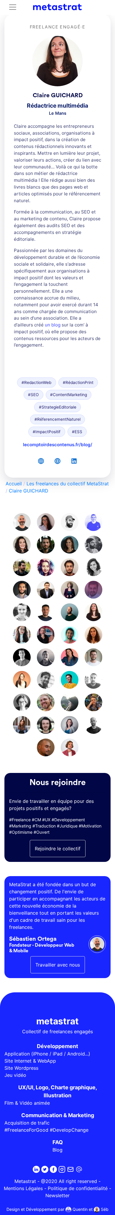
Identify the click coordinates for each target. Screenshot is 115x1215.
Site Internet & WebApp (30, 1061)
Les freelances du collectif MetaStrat (68, 484)
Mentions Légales (23, 1188)
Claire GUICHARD (28, 491)
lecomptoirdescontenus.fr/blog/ (57, 444)
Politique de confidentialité (78, 1188)
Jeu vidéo (15, 1075)
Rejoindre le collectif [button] (57, 849)
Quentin (79, 1209)
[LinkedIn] (74, 461)
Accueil (14, 484)
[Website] (41, 461)
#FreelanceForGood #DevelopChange (46, 1130)
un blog (52, 325)
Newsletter (57, 1195)
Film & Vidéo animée (27, 1103)
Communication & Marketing (57, 1115)
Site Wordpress (21, 1068)
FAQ (57, 1142)
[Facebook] (53, 1169)
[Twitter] (44, 1169)
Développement (57, 1046)
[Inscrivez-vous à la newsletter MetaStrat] (70, 1169)
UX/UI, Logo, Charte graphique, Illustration (57, 1091)
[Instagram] (61, 1169)
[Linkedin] (36, 1169)
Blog (57, 1150)
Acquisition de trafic (27, 1123)
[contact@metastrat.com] (79, 1169)
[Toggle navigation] (13, 7)
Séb (104, 1209)
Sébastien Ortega (33, 939)
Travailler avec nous (57, 965)
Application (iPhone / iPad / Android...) (47, 1054)
